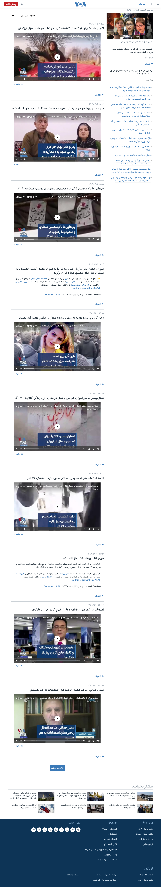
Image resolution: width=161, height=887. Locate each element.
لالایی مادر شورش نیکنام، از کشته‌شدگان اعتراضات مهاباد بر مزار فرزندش (64, 36)
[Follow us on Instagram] (56, 829)
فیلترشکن (112, 834)
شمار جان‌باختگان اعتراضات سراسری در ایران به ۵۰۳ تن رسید (130, 131)
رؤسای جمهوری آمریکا (106, 875)
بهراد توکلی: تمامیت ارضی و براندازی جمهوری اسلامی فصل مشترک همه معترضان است (131, 179)
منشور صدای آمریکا (144, 834)
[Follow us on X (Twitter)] (67, 829)
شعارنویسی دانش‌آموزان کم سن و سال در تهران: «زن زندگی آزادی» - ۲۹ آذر (63, 406)
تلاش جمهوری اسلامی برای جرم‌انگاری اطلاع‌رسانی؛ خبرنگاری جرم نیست (134, 114)
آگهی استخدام (110, 844)
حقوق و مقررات (146, 839)
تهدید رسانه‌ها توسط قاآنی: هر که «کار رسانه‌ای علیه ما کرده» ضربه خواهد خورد (130, 89)
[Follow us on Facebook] (78, 829)
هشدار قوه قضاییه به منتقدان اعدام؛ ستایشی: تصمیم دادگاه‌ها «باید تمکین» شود (130, 106)
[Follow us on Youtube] (61, 829)
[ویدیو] (21, 4)
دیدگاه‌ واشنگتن (72, 875)
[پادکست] (39, 829)
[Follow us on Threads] (50, 829)
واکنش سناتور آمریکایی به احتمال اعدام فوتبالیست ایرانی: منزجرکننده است (133, 162)
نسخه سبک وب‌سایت (107, 859)
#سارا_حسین (72, 281)
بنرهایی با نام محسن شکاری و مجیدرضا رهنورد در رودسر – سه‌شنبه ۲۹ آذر (63, 197)
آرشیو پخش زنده (145, 880)
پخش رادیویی (110, 854)
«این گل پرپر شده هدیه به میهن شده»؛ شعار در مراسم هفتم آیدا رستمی (64, 326)
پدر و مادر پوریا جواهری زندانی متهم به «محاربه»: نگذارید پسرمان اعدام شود (61, 116)
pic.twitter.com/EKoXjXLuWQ (86, 288)
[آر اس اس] (44, 829)
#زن (66, 278)
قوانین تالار (148, 844)
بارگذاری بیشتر (57, 768)
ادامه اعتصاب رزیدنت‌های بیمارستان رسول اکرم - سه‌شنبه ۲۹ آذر (130, 123)
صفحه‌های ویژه (146, 875)
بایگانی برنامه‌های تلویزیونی (104, 880)
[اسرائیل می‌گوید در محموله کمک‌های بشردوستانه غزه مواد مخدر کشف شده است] (145, 796)
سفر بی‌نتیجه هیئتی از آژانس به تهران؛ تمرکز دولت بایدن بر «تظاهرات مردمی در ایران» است (131, 171)
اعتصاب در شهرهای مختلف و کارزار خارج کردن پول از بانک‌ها (70, 618)
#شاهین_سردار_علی (24, 281)
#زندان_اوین (46, 577)
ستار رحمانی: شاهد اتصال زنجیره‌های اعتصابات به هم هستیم (69, 698)
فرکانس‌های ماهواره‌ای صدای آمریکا (101, 849)
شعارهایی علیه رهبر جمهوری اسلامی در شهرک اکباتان (130, 148)
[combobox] (23, 15)
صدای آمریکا (92, 39)
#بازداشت (20, 573)
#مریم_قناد (65, 573)
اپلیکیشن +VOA (109, 829)
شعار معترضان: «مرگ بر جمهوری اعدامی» (132, 155)
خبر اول (142, 4)
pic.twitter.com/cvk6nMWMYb (86, 580)
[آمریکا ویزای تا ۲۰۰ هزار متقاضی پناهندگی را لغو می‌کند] (46, 808)
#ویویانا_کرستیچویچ (80, 285)
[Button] (149, 64)
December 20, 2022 (53, 294)
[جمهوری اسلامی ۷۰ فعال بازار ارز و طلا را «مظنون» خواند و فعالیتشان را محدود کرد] (95, 796)
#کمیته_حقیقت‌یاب (39, 278)
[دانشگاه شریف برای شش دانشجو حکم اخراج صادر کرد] (95, 808)
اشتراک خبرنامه (110, 839)
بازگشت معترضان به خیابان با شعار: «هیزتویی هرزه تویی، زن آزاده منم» (130, 140)
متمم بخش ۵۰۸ (145, 829)
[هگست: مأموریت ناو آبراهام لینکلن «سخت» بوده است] (145, 808)
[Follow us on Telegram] (72, 829)
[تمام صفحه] (88, 79)
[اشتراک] (33, 829)
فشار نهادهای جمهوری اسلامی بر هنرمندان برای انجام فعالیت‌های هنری (132, 97)
